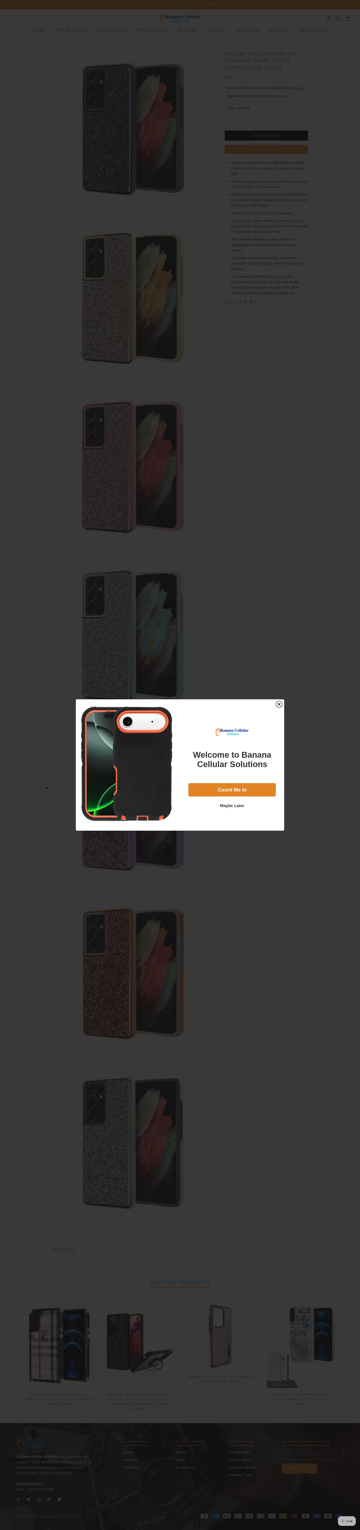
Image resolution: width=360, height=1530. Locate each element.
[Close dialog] (279, 704)
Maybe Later (232, 805)
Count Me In (232, 790)
